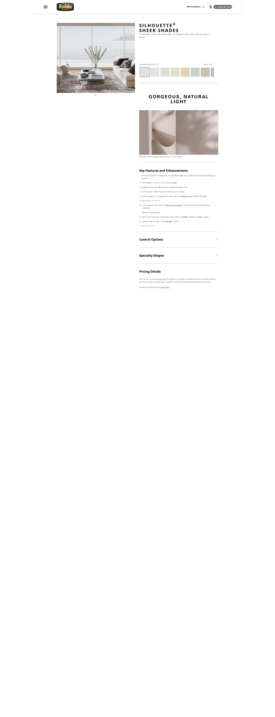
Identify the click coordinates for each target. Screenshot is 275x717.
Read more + (148, 226)
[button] (45, 6)
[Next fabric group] (213, 64)
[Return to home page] (87, 6)
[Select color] (144, 72)
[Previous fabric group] (202, 64)
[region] (96, 60)
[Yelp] (211, 7)
